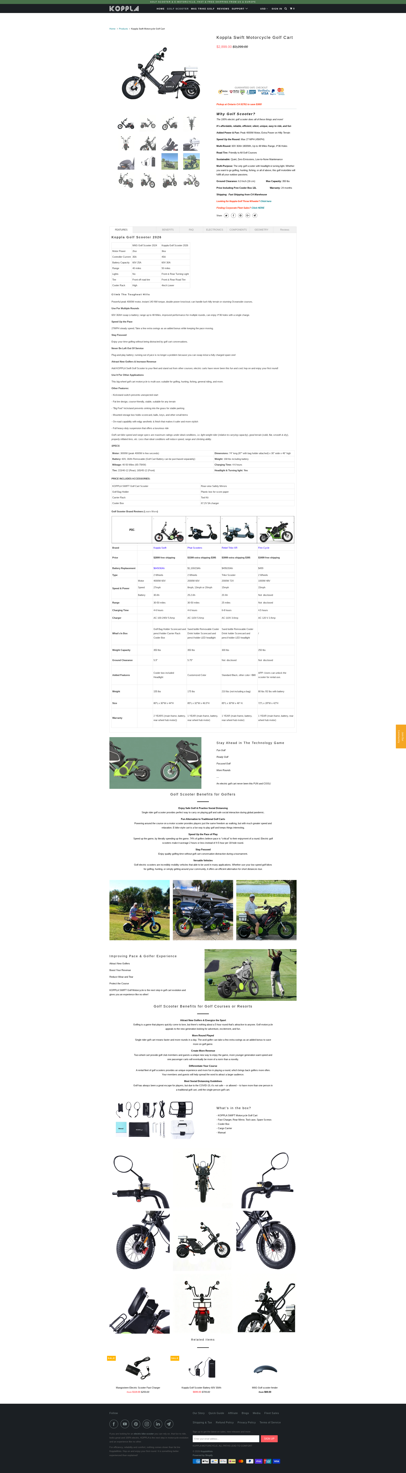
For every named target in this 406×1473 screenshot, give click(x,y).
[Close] (244, 708)
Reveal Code (203, 747)
